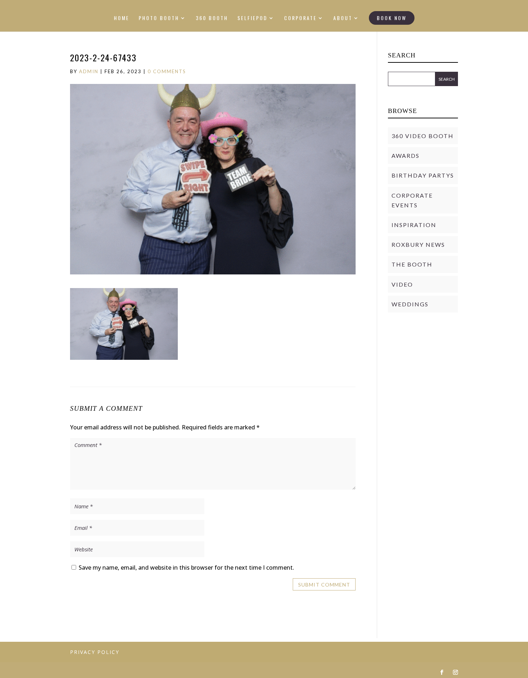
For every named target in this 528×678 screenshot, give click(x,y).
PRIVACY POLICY (94, 652)
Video (402, 284)
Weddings (410, 304)
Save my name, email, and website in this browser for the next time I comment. (186, 567)
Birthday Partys (423, 175)
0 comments (167, 71)
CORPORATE (300, 18)
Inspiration (414, 224)
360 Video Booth (423, 135)
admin (88, 71)
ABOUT (342, 18)
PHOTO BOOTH (159, 18)
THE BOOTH (412, 264)
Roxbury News (418, 244)
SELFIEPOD (252, 18)
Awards (406, 155)
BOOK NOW (392, 18)
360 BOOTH (212, 18)
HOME (121, 18)
